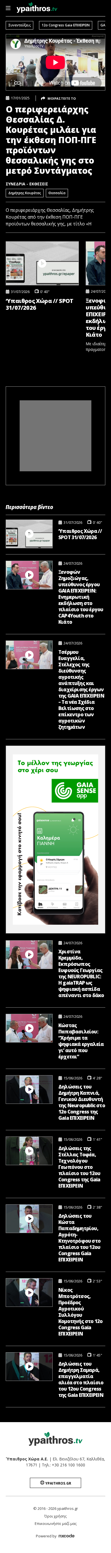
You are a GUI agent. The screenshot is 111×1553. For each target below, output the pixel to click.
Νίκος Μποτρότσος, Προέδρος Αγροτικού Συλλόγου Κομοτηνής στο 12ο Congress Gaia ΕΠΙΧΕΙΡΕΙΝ (80, 1312)
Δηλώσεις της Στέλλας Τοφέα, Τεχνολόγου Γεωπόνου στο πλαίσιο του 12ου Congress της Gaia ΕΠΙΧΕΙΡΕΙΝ (79, 1167)
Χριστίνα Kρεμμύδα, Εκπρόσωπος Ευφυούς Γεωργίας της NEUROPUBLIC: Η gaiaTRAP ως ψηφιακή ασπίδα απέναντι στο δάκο (81, 974)
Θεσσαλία (56, 193)
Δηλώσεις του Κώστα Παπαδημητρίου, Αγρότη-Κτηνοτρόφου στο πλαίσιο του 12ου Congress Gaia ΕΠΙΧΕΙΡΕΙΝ (79, 1238)
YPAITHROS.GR (57, 1483)
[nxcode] (66, 1536)
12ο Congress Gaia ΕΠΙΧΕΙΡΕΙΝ (66, 25)
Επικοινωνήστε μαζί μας (56, 1523)
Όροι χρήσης (55, 1516)
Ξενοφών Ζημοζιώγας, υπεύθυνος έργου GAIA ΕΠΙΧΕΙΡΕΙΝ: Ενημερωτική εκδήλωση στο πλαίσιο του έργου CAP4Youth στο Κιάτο (80, 597)
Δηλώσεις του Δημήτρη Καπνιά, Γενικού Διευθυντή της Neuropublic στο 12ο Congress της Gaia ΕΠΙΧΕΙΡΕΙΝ (81, 1102)
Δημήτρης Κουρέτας (24, 193)
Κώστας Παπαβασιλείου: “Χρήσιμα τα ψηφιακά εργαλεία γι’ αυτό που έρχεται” (81, 1041)
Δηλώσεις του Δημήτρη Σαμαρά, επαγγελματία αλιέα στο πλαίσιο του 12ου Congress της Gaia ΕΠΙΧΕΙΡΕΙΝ (80, 1379)
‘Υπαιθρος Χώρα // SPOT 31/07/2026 (39, 304)
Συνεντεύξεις (19, 25)
